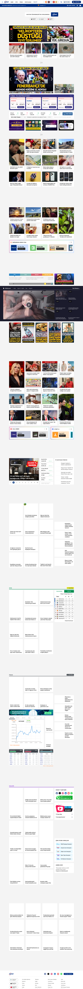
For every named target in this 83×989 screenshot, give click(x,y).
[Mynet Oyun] (33, 125)
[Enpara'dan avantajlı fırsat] (32, 92)
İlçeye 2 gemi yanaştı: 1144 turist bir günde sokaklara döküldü (68, 535)
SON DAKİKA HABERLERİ (7, 5)
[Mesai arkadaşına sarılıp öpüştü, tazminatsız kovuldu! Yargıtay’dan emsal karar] (23, 92)
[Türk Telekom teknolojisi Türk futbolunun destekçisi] (16, 941)
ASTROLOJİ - (51, 123)
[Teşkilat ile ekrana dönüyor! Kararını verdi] (36, 92)
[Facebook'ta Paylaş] (63, 871)
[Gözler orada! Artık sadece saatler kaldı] (16, 690)
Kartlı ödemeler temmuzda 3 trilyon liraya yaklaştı (33, 933)
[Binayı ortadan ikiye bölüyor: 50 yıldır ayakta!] (59, 562)
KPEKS (11, 756)
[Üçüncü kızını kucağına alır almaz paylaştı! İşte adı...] (31, 842)
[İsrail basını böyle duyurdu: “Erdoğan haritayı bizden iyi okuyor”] (52, 92)
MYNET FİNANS (16, 117)
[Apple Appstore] (13, 983)
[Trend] (46, 2)
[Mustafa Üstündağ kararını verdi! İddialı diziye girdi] (49, 92)
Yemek (23, 985)
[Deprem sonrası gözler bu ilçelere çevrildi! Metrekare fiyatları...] (33, 399)
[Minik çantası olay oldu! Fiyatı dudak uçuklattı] (46, 793)
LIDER (26, 762)
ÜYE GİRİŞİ (67, 2)
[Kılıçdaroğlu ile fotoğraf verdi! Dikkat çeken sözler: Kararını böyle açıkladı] (12, 92)
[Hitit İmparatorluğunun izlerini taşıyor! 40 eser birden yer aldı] (59, 553)
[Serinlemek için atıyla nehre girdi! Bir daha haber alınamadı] (33, 212)
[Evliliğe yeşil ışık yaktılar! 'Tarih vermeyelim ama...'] (31, 793)
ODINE (26, 758)
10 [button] (37, 482)
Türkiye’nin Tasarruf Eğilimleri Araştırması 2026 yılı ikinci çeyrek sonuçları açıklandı (33, 917)
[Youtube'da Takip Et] (69, 793)
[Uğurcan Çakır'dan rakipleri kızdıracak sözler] (46, 508)
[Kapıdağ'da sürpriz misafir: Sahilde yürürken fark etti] (59, 526)
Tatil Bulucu (63, 985)
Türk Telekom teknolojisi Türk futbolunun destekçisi (16, 948)
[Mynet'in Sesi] (16, 125)
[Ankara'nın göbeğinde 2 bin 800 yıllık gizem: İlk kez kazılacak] (59, 544)
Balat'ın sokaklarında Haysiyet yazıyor (65, 932)
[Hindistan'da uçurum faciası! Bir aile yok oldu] (26, 92)
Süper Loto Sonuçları (66, 851)
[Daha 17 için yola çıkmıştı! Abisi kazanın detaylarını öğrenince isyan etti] (31, 858)
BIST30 (23, 717)
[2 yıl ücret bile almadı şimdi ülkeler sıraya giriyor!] (49, 366)
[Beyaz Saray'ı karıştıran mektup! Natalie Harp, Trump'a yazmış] (51, 92)
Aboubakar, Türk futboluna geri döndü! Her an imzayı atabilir (19, 5)
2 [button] (13, 482)
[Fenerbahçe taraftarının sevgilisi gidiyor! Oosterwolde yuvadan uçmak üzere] (46, 636)
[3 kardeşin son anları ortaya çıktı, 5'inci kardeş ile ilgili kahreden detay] (34, 92)
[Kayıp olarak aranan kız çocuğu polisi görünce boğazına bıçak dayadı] (48, 92)
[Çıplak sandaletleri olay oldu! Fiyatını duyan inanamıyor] (11, 92)
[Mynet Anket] (56, 2)
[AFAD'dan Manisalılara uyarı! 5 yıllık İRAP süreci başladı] (31, 79)
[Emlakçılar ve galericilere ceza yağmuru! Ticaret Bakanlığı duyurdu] (46, 698)
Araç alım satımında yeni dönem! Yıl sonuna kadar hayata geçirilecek (68, 727)
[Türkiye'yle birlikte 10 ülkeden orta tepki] (16, 229)
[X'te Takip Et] (48, 974)
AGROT (26, 756)
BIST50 (17, 717)
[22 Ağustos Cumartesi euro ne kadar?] (33, 160)
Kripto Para (50, 987)
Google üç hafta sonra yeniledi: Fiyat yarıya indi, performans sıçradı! (66, 949)
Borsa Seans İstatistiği (52, 979)
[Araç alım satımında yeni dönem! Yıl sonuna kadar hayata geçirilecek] (59, 726)
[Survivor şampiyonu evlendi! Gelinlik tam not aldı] (31, 809)
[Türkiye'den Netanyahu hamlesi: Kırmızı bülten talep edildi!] (16, 415)
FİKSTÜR (69, 591)
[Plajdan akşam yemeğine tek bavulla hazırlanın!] (66, 366)
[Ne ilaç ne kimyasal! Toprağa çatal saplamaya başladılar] (66, 220)
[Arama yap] (61, 2)
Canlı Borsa (71, 674)
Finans (23, 983)
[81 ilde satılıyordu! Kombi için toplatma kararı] (33, 92)
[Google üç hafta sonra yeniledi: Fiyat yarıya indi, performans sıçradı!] (66, 941)
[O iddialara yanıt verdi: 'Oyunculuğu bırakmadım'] (49, 212)
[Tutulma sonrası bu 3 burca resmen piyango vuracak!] (16, 212)
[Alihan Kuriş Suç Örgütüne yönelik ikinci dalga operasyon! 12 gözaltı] (9, 92)
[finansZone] (64, 279)
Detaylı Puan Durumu (69, 620)
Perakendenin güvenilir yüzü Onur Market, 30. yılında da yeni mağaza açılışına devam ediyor (48, 917)
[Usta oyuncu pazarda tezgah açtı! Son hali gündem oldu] (17, 92)
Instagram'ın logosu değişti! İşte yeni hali (48, 948)
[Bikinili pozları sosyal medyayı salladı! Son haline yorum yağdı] (46, 809)
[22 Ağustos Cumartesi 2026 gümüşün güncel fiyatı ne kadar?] (16, 541)
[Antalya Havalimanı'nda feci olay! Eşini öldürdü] (31, 557)
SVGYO (26, 760)
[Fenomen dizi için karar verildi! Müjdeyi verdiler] (66, 407)
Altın (41, 717)
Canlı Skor (70, 588)
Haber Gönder (69, 974)
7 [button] (28, 482)
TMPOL (11, 762)
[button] (2, 2)
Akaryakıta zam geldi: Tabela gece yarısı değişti (68, 708)
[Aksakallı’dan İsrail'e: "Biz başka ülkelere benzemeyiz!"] (49, 415)
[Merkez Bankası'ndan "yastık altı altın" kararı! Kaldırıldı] (59, 717)
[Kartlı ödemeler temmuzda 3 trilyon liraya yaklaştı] (33, 925)
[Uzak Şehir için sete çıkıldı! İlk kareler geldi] (16, 152)
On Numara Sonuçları (66, 859)
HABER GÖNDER (72, 5)
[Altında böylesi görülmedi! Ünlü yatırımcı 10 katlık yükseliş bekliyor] (24, 92)
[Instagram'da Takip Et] (63, 793)
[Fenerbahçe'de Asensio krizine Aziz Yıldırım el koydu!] (15, 92)
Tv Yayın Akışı (59, 814)
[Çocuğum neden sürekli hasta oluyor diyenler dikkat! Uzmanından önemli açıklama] (33, 229)
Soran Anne (63, 983)
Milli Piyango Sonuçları (66, 844)
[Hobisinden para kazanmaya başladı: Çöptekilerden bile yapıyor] (49, 925)
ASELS (41, 758)
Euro (35, 717)
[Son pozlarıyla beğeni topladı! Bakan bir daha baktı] (16, 801)
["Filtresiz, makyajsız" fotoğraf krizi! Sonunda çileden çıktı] (16, 374)
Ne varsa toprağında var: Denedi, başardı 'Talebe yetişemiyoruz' (66, 916)
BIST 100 (14, 720)
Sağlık (36, 981)
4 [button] (19, 482)
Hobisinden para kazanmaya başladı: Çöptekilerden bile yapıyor (49, 933)
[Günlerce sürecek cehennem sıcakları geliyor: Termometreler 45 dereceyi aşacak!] (45, 92)
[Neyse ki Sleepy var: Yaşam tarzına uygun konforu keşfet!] (30, 92)
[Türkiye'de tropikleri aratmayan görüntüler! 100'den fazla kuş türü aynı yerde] (49, 399)
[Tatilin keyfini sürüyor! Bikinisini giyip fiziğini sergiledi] (31, 826)
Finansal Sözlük (51, 983)
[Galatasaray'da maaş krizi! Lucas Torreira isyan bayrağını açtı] (46, 595)
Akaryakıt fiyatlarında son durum (33, 948)
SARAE (11, 764)
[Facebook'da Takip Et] (57, 793)
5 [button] (22, 482)
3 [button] (16, 482)
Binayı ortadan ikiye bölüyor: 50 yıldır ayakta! (69, 562)
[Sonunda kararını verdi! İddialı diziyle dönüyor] (16, 826)
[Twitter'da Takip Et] (60, 793)
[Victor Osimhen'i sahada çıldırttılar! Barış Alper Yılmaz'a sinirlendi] (42, 92)
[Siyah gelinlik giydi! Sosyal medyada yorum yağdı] (31, 875)
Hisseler (49, 985)
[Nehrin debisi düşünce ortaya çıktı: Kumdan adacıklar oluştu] (49, 160)
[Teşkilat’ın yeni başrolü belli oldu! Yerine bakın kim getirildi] (46, 549)
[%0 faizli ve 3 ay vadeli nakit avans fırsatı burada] (66, 160)
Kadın (23, 987)
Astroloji (36, 983)
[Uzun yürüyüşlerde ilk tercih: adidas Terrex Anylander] (33, 415)
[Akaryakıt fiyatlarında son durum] (33, 941)
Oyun (62, 979)
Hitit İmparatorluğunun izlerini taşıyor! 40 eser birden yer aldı (69, 553)
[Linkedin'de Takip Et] (66, 793)
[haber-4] (55, 332)
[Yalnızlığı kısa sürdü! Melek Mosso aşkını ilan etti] (43, 92)
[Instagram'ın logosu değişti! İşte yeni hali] (49, 941)
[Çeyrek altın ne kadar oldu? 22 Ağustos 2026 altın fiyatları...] (33, 366)
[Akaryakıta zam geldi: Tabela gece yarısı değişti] (59, 708)
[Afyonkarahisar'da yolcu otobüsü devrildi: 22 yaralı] (66, 144)
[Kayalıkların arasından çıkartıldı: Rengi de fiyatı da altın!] (16, 557)
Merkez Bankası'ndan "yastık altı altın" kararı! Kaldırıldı (69, 717)
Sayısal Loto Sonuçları (66, 847)
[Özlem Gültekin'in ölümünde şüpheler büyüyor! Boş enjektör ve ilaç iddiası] (27, 92)
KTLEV (41, 764)
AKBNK (41, 760)
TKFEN (26, 764)
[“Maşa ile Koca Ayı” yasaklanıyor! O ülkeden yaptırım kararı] (49, 229)
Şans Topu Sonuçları (65, 855)
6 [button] (25, 482)
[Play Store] (13, 979)
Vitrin (36, 985)
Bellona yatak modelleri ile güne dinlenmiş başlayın (16, 915)
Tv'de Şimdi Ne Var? (60, 817)
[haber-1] (15, 332)
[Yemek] (51, 2)
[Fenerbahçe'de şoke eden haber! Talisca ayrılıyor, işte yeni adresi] (46, 92)
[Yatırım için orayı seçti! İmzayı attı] (16, 516)
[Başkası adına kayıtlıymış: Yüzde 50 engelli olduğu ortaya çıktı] (29, 92)
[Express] (54, 2)
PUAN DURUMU (59, 591)
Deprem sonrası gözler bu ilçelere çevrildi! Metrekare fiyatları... (69, 735)
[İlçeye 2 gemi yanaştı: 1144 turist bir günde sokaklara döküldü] (59, 535)
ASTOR (41, 762)
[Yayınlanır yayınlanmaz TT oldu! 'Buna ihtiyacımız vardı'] (16, 399)
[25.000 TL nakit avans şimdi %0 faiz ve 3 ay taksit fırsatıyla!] (21, 92)
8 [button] (31, 482)
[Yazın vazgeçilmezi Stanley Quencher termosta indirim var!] (31, 525)
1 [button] (10, 482)
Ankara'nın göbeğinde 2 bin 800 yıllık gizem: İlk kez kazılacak (69, 544)
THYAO (41, 756)
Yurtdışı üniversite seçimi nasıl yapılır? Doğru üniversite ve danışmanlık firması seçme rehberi (16, 933)
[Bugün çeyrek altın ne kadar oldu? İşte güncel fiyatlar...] (33, 144)
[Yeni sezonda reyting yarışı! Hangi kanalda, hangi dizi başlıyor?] (46, 834)
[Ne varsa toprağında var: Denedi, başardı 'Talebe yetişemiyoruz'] (66, 908)
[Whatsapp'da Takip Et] (71, 793)
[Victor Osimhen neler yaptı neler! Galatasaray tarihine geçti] (37, 92)
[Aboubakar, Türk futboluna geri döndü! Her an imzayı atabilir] (20, 92)
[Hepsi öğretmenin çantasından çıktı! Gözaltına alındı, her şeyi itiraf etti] (14, 92)
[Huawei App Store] (13, 987)
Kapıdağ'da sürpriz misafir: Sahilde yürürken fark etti (69, 526)
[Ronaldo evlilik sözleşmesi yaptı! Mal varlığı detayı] (46, 875)
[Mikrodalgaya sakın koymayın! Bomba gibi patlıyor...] (46, 525)
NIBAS (11, 758)
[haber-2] (28, 332)
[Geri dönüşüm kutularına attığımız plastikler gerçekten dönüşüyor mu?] (31, 508)
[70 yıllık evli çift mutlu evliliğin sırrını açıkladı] (66, 383)
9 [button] (34, 482)
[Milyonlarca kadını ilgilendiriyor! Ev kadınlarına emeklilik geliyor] (59, 699)
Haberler (24, 981)
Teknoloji (37, 979)
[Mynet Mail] (80, 5)
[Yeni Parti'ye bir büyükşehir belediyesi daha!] (31, 541)
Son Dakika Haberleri (26, 979)
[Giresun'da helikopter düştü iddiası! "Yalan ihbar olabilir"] (41, 33)
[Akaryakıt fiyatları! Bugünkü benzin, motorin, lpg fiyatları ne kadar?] (49, 144)
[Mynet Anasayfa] (6, 1)
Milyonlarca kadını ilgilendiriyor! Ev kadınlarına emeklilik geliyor (69, 699)
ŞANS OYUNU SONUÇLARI (62, 840)
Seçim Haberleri (38, 987)
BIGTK (11, 760)
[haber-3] (41, 332)
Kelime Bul (63, 981)
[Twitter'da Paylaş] (66, 871)
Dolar (29, 717)
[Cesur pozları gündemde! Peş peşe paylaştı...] (46, 858)
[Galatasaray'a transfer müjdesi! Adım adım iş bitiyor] (16, 603)
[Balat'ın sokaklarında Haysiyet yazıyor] (66, 925)
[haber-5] (68, 332)
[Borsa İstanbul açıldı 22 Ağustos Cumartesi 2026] (49, 383)
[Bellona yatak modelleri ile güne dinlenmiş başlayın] (16, 908)
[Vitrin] (49, 2)
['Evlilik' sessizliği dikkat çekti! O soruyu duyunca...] (16, 842)
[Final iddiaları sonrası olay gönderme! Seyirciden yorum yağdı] (16, 866)
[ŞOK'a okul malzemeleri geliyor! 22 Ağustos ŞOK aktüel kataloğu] (33, 383)
